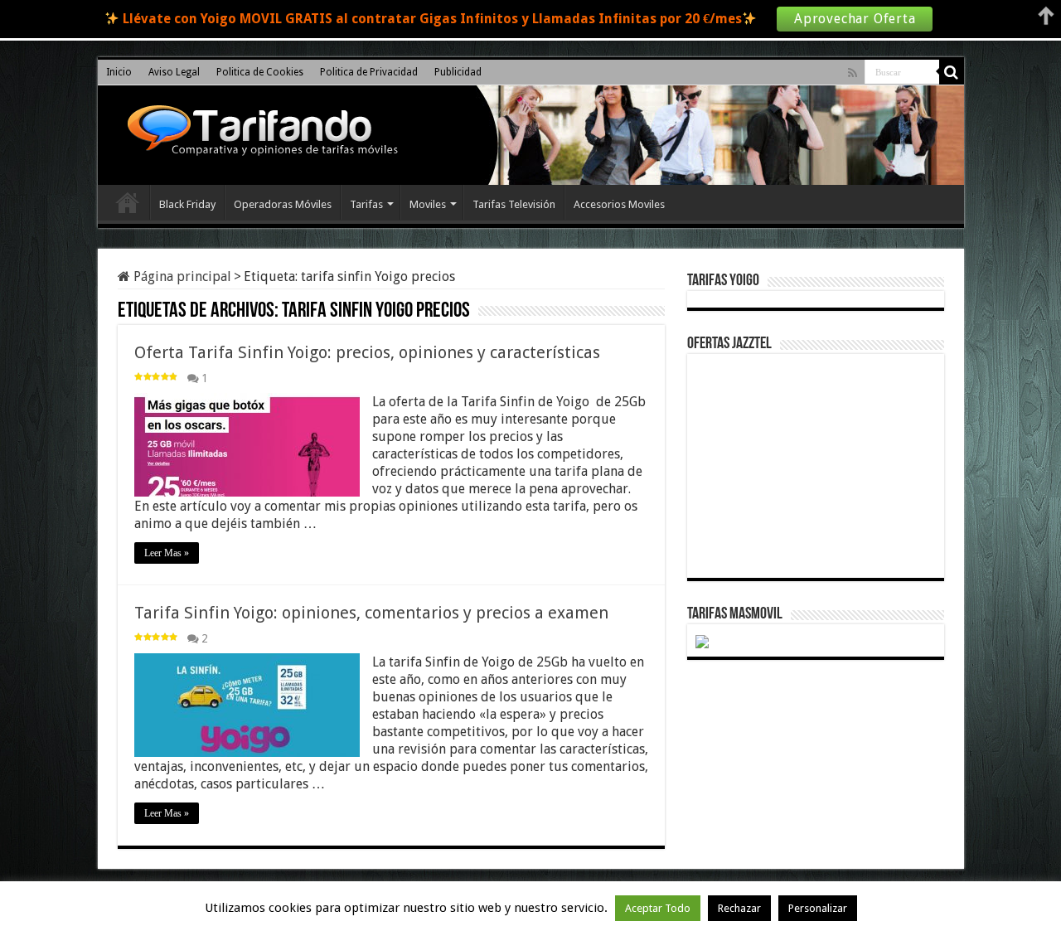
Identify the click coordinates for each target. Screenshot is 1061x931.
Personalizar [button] (817, 908)
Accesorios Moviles (619, 204)
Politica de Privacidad (369, 72)
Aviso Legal (174, 72)
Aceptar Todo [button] (657, 908)
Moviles (427, 204)
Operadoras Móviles (283, 204)
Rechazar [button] (739, 908)
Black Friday (187, 204)
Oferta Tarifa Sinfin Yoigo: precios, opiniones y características (367, 352)
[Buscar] (951, 72)
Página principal (180, 276)
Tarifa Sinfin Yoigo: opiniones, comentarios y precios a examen (371, 613)
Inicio (119, 72)
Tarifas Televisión (513, 204)
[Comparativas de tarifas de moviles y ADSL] (258, 133)
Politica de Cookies (259, 72)
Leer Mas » (166, 553)
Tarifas (366, 204)
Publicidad (458, 72)
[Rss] (852, 73)
